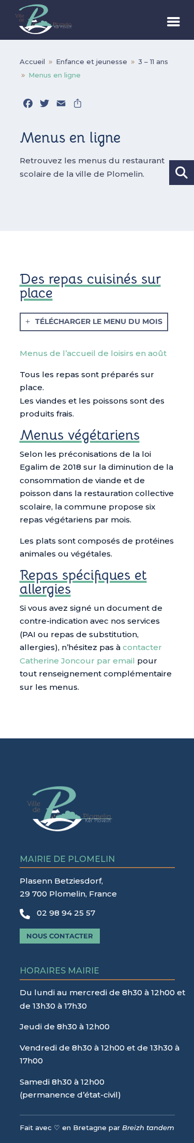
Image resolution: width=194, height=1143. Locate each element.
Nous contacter (59, 936)
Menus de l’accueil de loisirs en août (93, 353)
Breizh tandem (148, 1127)
